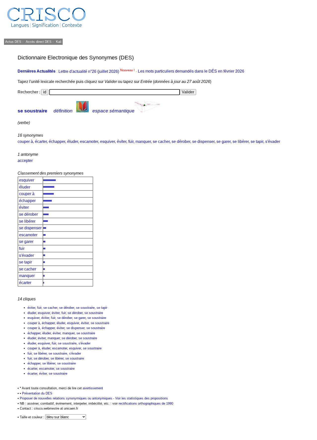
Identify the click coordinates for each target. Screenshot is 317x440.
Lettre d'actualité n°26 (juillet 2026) (97, 71)
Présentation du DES (37, 393)
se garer (223, 141)
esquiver (107, 141)
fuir (130, 141)
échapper (57, 141)
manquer (143, 141)
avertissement (93, 388)
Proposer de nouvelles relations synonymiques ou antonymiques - (67, 398)
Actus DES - (14, 42)
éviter (121, 141)
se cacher (161, 141)
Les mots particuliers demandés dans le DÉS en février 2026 (191, 71)
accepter (25, 160)
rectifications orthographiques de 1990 (146, 403)
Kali (58, 42)
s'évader (272, 141)
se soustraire (32, 110)
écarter (41, 141)
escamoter (89, 141)
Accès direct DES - (39, 42)
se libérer (241, 141)
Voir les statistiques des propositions (141, 398)
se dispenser (203, 141)
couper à (25, 141)
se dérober (181, 141)
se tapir (257, 141)
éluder (72, 141)
